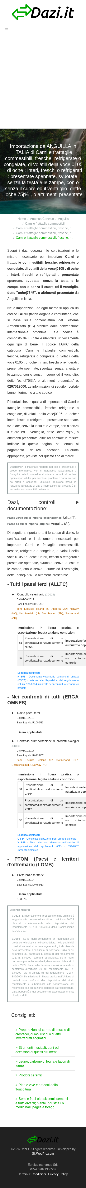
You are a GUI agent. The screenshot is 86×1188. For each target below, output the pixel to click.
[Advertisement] (43, 83)
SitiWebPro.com (43, 1153)
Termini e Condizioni (32, 1174)
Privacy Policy (58, 1174)
